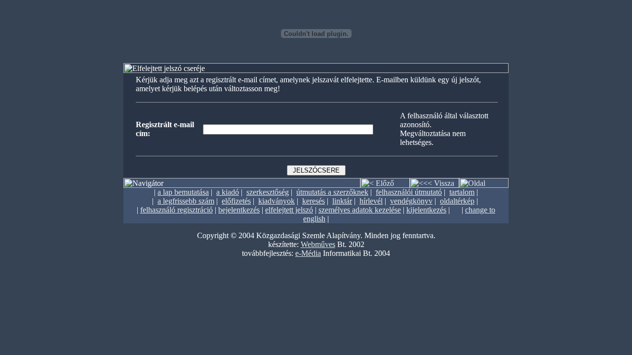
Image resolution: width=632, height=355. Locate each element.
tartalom (461, 192)
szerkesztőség (267, 192)
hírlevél (371, 201)
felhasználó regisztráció (176, 210)
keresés (313, 201)
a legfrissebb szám (186, 201)
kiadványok (276, 201)
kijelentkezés (426, 210)
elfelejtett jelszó (289, 210)
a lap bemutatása (183, 192)
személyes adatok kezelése (359, 210)
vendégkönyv (411, 201)
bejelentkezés (239, 210)
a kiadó (227, 192)
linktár (342, 201)
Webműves (318, 244)
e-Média (308, 253)
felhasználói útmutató (409, 192)
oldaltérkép (457, 201)
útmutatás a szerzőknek (332, 192)
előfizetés (236, 201)
